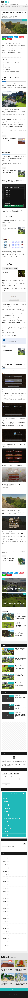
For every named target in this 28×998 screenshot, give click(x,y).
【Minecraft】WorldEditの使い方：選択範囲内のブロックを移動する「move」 (20, 684)
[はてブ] (16, 37)
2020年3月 (5, 921)
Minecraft (8, 6)
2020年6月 (5, 911)
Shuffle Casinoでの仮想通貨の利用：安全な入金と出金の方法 (20, 715)
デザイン (9, 846)
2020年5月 (5, 915)
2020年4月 (5, 918)
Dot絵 (5, 801)
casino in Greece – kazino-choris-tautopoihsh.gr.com (14, 793)
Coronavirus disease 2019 (20, 697)
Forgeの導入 (6, 64)
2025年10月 (6, 874)
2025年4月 (5, 891)
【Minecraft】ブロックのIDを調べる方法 (20, 626)
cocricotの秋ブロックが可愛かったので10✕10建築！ (20, 970)
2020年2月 (5, 925)
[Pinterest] (9, 39)
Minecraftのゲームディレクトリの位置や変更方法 (10, 349)
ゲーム (5, 821)
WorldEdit (5, 781)
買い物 (5, 835)
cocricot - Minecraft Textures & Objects (10, 271)
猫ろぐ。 (17, 994)
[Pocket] (21, 37)
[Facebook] (5, 37)
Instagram (5, 776)
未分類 (6, 831)
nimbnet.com (7, 808)
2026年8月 (5, 858)
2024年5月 (5, 904)
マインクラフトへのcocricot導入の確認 (11, 71)
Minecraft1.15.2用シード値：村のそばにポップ (7, 984)
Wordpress (17, 778)
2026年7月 (5, 861)
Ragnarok (5, 778)
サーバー (6, 825)
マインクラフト (13, 17)
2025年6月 (5, 884)
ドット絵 (17, 781)
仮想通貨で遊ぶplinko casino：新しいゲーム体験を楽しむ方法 (20, 707)
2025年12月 (6, 868)
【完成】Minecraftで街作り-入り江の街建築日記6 (20, 617)
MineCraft (8, 17)
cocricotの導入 (7, 69)
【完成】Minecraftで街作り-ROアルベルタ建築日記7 (21, 984)
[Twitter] (10, 37)
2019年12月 (6, 931)
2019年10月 (6, 938)
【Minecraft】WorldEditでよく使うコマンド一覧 (20, 649)
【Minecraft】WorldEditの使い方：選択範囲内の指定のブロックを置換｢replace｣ (20, 658)
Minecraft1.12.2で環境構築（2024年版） (9, 139)
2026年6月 (5, 864)
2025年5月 (5, 888)
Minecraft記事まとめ (4, 4)
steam (11, 778)
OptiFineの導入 (7, 67)
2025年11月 (6, 871)
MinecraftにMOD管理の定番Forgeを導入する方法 (9, 171)
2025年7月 (5, 881)
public (12, 704)
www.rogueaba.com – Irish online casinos (12, 818)
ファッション (5, 846)
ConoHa (11, 773)
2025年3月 (5, 894)
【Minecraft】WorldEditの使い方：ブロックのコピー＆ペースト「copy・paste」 (20, 667)
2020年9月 (5, 908)
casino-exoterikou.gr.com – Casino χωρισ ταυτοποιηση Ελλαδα (13, 797)
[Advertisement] (14, 736)
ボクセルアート (7, 828)
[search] (24, 844)
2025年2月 (5, 898)
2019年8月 (5, 945)
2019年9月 (5, 941)
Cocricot (4, 17)
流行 (13, 846)
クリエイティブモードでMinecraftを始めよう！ (8, 559)
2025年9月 (5, 878)
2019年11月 (6, 935)
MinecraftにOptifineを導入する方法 (10, 228)
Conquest (17, 773)
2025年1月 (5, 901)
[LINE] (4, 39)
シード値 (11, 781)
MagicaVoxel (12, 776)
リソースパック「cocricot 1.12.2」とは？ (11, 62)
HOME (3, 6)
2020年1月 (5, 928)
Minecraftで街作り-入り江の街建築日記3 (20, 634)
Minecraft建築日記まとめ (14, 4)
